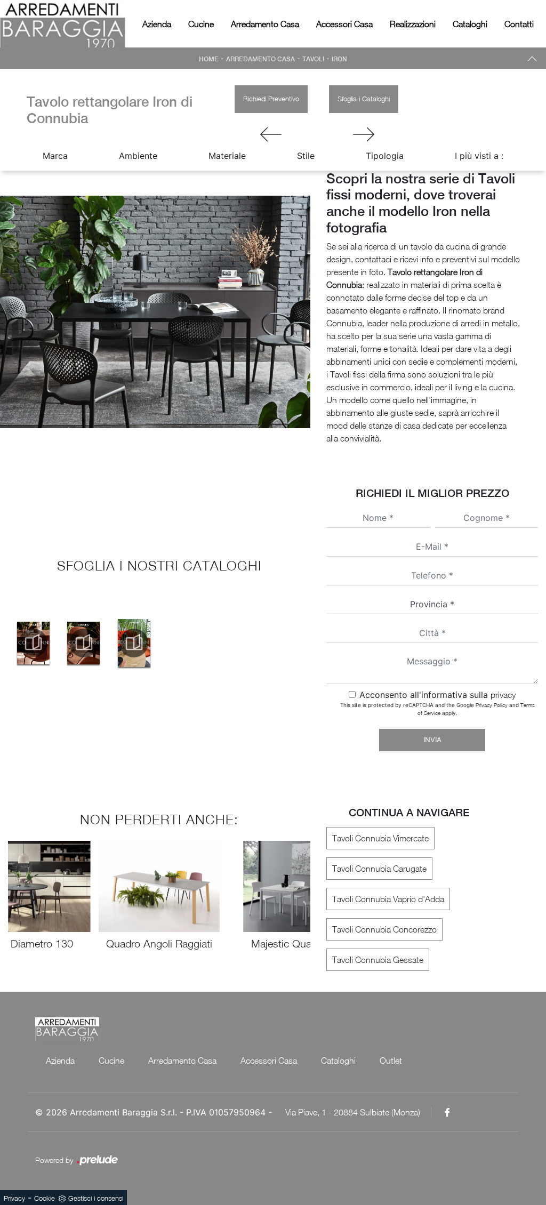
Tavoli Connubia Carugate (379, 868)
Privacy (14, 1198)
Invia (432, 739)
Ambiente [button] (138, 155)
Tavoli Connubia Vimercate (380, 838)
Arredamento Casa (265, 24)
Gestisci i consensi (95, 1198)
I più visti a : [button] (479, 155)
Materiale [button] (227, 155)
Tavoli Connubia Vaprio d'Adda (388, 899)
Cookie (44, 1198)
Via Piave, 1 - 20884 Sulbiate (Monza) (352, 1112)
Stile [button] (306, 155)
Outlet (391, 1060)
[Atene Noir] (363, 134)
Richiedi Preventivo (271, 98)
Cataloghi (470, 24)
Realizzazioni (413, 24)
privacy (503, 695)
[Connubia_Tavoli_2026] (84, 643)
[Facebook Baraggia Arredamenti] (447, 1112)
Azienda (156, 24)
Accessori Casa (344, 24)
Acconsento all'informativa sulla (437, 694)
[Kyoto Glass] (271, 134)
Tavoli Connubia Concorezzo (384, 929)
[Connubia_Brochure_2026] (134, 643)
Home (209, 59)
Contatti (519, 24)
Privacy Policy (492, 705)
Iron (339, 59)
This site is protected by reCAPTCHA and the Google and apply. (437, 709)
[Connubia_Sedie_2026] (33, 643)
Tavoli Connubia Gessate (377, 960)
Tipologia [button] (385, 155)
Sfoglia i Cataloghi (364, 98)
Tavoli (313, 59)
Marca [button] (55, 155)
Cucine (201, 24)
